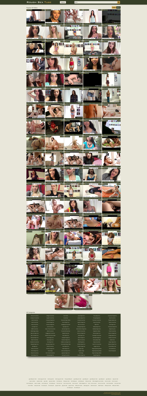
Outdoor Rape (81, 350)
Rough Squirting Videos (96, 350)
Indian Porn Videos (115, 385)
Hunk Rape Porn (65, 346)
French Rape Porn (65, 322)
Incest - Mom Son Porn (92, 383)
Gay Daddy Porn (85, 378)
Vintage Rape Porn (112, 335)
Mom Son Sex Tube (101, 383)
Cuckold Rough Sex (50, 322)
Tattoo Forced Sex (112, 322)
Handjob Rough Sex (66, 337)
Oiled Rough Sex (81, 342)
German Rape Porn (66, 328)
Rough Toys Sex (112, 328)
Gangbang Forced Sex (65, 324)
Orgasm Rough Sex (81, 346)
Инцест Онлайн (37, 383)
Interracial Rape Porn (65, 350)
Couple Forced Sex (50, 317)
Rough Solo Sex (97, 346)
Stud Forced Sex (112, 317)
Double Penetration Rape (50, 335)
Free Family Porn (74, 381)
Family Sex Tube (88, 381)
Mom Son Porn (75, 383)
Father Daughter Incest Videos (97, 381)
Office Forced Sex (81, 339)
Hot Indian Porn (70, 387)
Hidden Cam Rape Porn (65, 342)
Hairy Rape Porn (65, 335)
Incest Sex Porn (115, 381)
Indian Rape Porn (65, 348)
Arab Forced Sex (34, 322)
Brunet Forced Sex (34, 352)
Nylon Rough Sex (81, 337)
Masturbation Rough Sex (81, 328)
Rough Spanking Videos (97, 348)
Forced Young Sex (112, 350)
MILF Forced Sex (81, 324)
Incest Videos (30, 385)
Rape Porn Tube (115, 378)
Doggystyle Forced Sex (50, 333)
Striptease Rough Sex (112, 315)
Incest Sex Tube (108, 381)
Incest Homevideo (109, 383)
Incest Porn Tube (117, 383)
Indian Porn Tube (108, 385)
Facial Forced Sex (50, 346)
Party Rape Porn (96, 315)
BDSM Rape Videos (35, 331)
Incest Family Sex (45, 383)
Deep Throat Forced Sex (50, 328)
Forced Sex (66, 317)
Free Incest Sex (59, 383)
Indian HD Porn (100, 385)
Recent (118, 7)
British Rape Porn (34, 350)
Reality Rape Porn (96, 326)
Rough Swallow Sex (112, 320)
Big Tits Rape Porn (34, 335)
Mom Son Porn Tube (67, 383)
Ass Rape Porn (35, 326)
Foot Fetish (65, 315)
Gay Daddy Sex (108, 378)
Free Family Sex (59, 381)
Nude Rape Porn (81, 335)
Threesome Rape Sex (112, 326)
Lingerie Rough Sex (81, 322)
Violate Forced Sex (112, 337)
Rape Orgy (81, 348)
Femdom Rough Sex (50, 348)
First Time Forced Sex (50, 352)
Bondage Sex (34, 346)
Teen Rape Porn (112, 324)
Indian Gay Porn (86, 385)
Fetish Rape (50, 350)
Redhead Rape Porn (97, 328)
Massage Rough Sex (81, 326)
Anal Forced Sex (34, 320)
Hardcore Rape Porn (66, 339)
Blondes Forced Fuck (34, 342)
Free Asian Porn (51, 385)
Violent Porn (112, 339)
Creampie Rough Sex (50, 320)
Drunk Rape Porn (50, 337)
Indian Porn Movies (78, 385)
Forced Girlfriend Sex (65, 331)
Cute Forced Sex (50, 326)
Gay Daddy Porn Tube (33, 378)
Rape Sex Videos (32, 381)
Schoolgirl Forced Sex (96, 335)
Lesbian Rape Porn (81, 317)
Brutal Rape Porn (34, 355)
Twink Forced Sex (112, 331)
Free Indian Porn (77, 387)
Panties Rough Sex (81, 355)
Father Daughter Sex (83, 383)
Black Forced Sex (34, 339)
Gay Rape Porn (66, 326)
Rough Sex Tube (39, 381)
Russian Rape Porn (96, 333)
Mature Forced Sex (81, 331)
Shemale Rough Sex (97, 337)
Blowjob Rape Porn (35, 344)
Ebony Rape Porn (50, 339)
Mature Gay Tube (50, 378)
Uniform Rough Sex (112, 333)
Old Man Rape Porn (81, 344)
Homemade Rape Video (66, 344)
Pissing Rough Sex (96, 317)
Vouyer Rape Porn (112, 342)
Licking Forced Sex (81, 320)
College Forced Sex (50, 315)
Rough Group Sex (65, 333)
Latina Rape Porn (81, 315)
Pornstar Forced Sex (97, 320)
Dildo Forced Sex (50, 331)
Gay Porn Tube (58, 385)
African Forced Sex (35, 315)
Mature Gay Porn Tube (42, 378)
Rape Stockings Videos (96, 352)
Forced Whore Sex (112, 346)
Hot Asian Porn (44, 385)
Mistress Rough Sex (81, 333)
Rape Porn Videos (52, 381)
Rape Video (46, 381)
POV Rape (81, 352)
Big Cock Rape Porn (35, 333)
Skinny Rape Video (97, 339)
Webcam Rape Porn (112, 344)
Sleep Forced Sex (96, 342)
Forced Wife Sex (112, 348)
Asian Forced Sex (34, 324)
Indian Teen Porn (94, 385)
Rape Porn (97, 324)
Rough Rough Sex (96, 355)
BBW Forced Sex (34, 328)
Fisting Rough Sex (50, 355)
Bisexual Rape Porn (35, 337)
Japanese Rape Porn (66, 352)
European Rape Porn (50, 344)
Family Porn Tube (66, 381)
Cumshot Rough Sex (50, 324)
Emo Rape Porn (50, 342)
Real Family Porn (81, 381)
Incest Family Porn (29, 383)
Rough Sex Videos (96, 331)
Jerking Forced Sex (66, 355)
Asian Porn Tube (37, 385)
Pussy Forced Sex (96, 322)
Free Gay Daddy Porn (68, 378)
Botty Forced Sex (34, 348)
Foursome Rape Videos (65, 320)
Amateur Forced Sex (35, 317)
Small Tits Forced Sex (96, 344)
